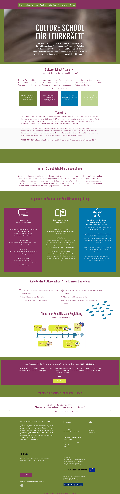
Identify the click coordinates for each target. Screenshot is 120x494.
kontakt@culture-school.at (61, 140)
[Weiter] (110, 410)
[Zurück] (9, 410)
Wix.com (73, 493)
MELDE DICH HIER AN (29, 140)
